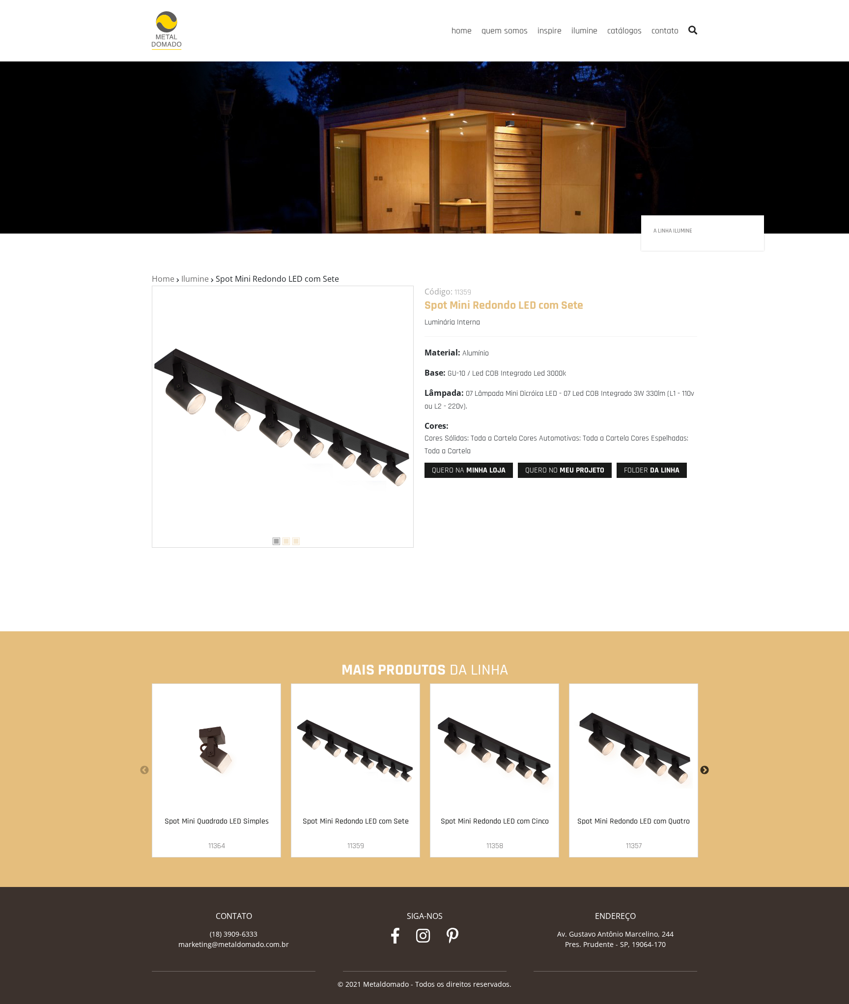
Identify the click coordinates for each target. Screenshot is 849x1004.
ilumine (584, 30)
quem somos (504, 30)
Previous (144, 770)
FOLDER (651, 470)
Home (163, 278)
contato (665, 30)
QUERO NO (564, 470)
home (462, 30)
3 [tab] (292, 539)
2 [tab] (282, 539)
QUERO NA (469, 470)
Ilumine (195, 278)
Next (704, 770)
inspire (550, 30)
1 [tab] (273, 539)
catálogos (624, 30)
